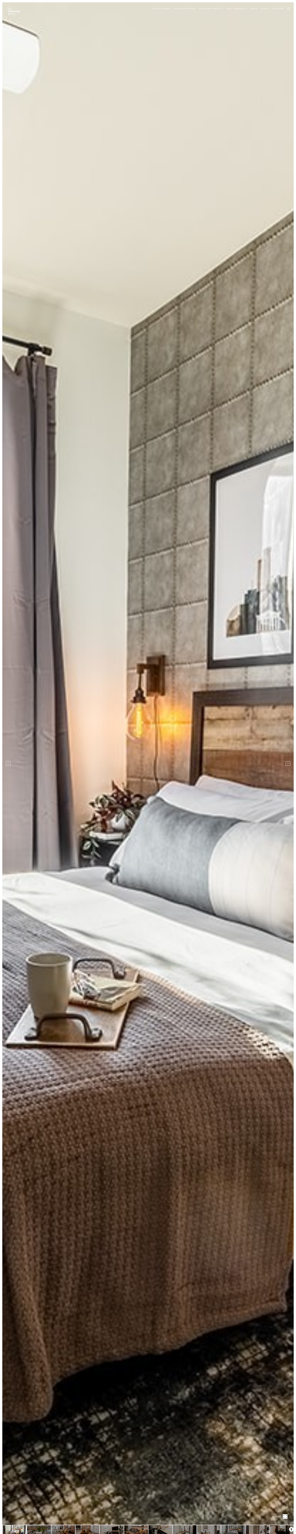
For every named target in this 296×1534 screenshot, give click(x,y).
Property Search (161, 8)
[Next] (288, 763)
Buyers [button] (254, 8)
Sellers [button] (264, 8)
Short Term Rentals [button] (236, 8)
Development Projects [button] (211, 8)
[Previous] (8, 763)
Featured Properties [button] (185, 8)
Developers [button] (278, 8)
